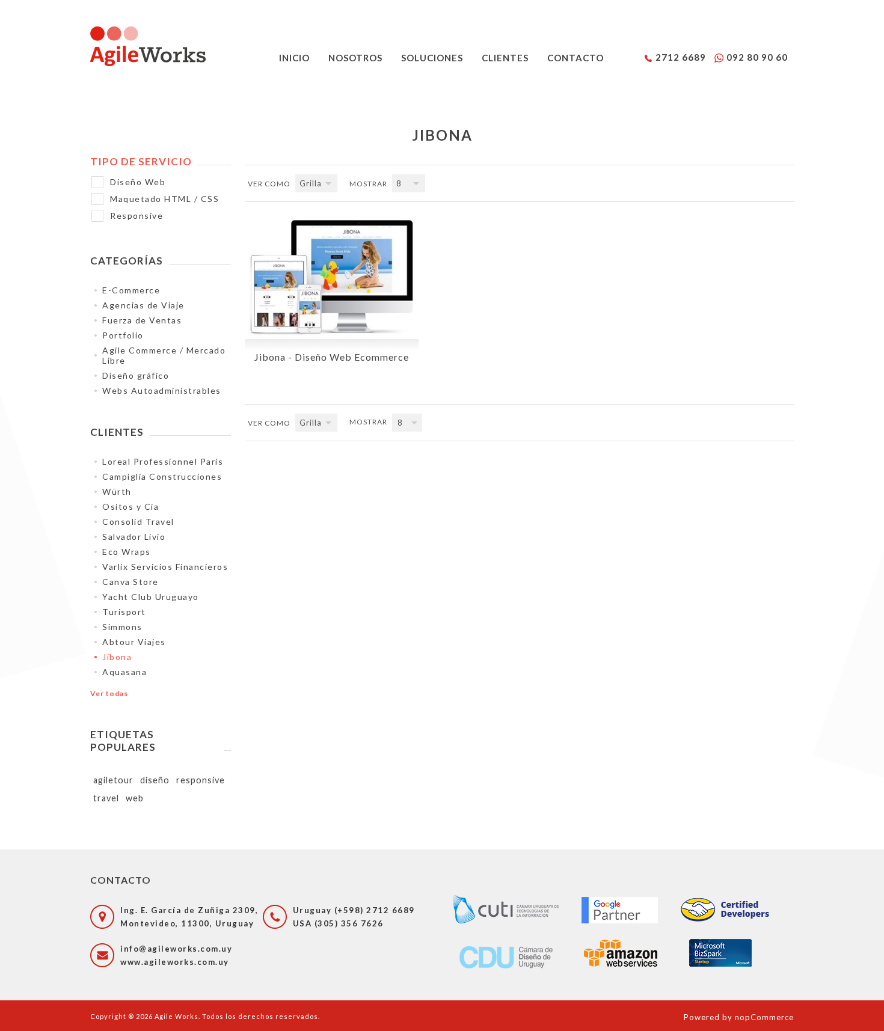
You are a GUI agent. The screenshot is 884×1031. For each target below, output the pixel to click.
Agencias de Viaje (143, 305)
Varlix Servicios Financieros (165, 566)
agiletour (113, 780)
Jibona (117, 657)
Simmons (122, 627)
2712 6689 (680, 57)
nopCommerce (764, 1017)
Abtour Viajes (134, 642)
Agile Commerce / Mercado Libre (164, 355)
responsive (200, 780)
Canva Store (130, 582)
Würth (117, 491)
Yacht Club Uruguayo (150, 597)
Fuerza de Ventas (142, 320)
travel (106, 798)
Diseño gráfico (135, 375)
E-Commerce (131, 290)
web (135, 798)
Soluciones (432, 57)
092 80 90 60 (757, 57)
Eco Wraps (126, 551)
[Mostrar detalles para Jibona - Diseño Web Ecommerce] (331, 276)
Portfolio (123, 335)
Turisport (124, 612)
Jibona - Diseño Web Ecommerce (331, 357)
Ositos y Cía (130, 506)
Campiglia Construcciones (162, 476)
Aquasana (124, 672)
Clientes (505, 57)
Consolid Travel (138, 521)
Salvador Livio (133, 536)
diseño (155, 780)
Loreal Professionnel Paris (162, 461)
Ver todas (109, 693)
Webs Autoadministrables (161, 390)
